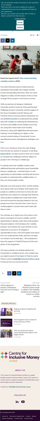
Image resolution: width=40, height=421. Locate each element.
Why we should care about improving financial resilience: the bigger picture (25, 332)
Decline (20, 27)
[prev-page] (2, 341)
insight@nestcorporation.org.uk (25, 259)
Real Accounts (12, 119)
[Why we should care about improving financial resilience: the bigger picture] (6, 333)
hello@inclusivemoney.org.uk (20, 387)
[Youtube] (23, 401)
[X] (7, 40)
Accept (20, 22)
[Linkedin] (12, 40)
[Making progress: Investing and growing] (6, 312)
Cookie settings (20, 19)
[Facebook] (3, 40)
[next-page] (5, 341)
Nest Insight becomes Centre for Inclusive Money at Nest (25, 321)
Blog (2, 315)
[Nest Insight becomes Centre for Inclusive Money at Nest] (6, 323)
